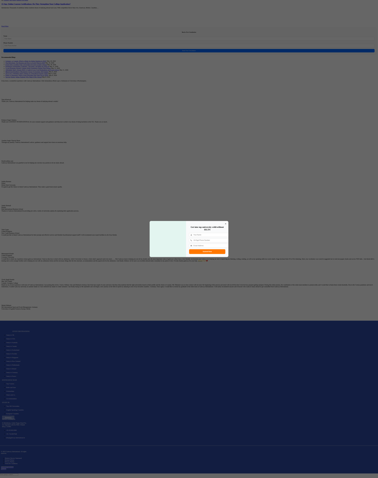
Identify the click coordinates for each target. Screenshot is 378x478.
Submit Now (207, 251)
